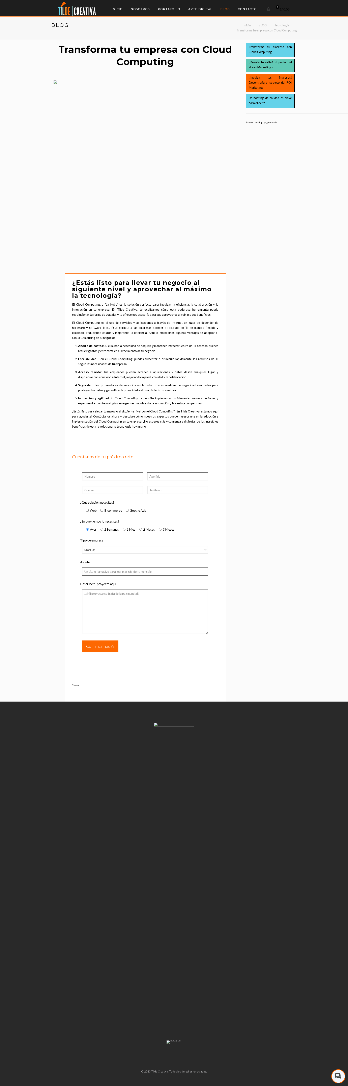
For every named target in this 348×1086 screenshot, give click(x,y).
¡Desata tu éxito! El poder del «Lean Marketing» (270, 64)
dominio (249, 122)
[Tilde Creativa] (77, 8)
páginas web (270, 122)
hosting (258, 122)
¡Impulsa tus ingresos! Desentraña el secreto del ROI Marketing (270, 82)
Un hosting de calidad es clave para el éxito (270, 100)
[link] (174, 1042)
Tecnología (281, 25)
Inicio (247, 25)
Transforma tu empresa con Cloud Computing (267, 30)
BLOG (263, 25)
